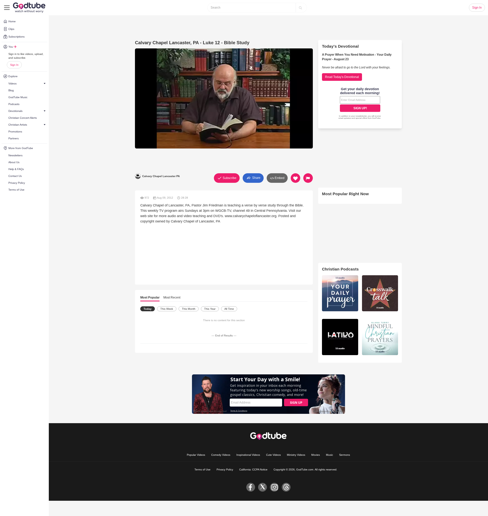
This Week (166, 308)
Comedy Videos (220, 454)
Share (255, 177)
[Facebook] (250, 487)
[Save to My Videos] (295, 178)
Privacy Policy (225, 469)
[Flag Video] (308, 178)
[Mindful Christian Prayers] (380, 337)
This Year (210, 308)
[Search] (300, 7)
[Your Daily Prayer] (340, 293)
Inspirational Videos (248, 454)
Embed (279, 178)
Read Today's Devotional (342, 77)
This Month (188, 308)
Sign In (14, 64)
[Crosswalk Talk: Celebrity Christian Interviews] (380, 293)
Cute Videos (273, 454)
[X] (262, 487)
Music (329, 454)
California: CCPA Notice (253, 469)
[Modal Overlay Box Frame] (360, 104)
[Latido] (340, 337)
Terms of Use (202, 469)
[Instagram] (274, 487)
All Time (229, 308)
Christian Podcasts (340, 269)
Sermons (344, 454)
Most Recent (171, 297)
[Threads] (286, 487)
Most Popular (150, 297)
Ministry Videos (296, 454)
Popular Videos (196, 454)
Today (148, 308)
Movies (315, 454)
